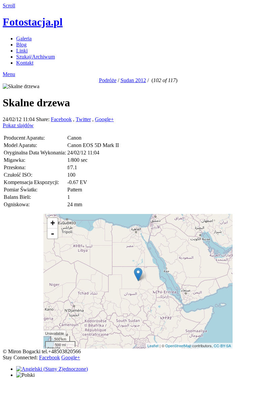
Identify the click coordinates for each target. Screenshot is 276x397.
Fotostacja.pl (33, 22)
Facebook (61, 119)
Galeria (24, 38)
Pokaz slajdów (18, 125)
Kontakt (24, 63)
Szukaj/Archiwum (35, 57)
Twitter (83, 119)
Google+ (104, 119)
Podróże (107, 80)
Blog (21, 44)
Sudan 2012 (133, 80)
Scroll (9, 5)
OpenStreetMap (178, 345)
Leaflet (153, 345)
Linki (22, 50)
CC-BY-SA (222, 345)
